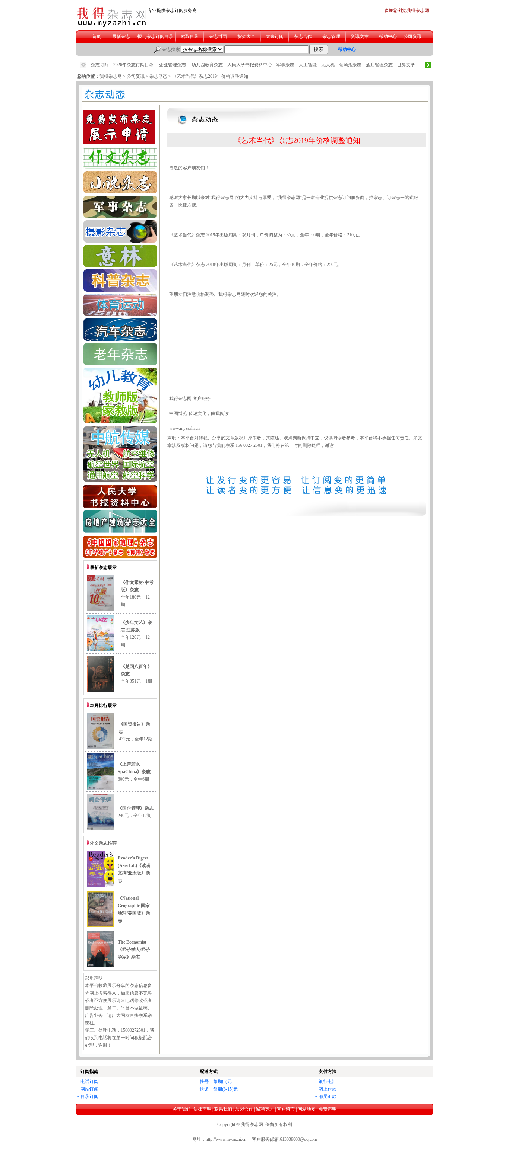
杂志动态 (158, 76)
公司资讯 (136, 76)
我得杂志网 (110, 76)
